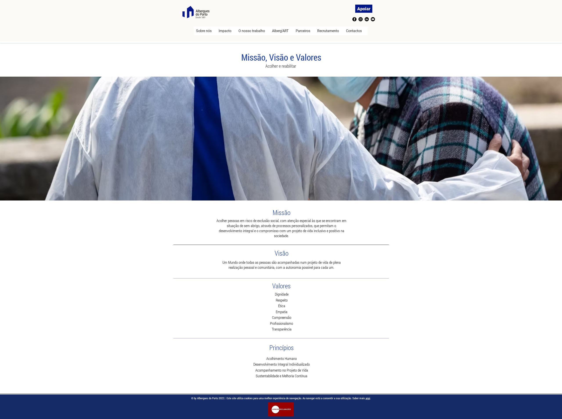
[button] (225, 31)
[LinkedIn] (367, 19)
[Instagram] (360, 19)
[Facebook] (354, 19)
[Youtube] (373, 19)
